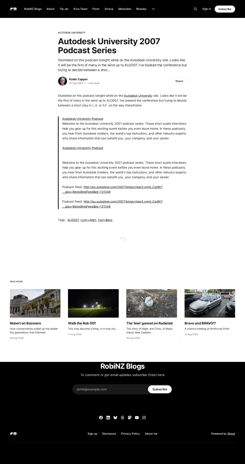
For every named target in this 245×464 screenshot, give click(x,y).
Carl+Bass (105, 220)
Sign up (92, 433)
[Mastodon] (129, 417)
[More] (153, 9)
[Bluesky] (115, 417)
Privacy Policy (130, 433)
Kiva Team (80, 9)
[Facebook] (101, 417)
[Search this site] (195, 9)
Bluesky (141, 9)
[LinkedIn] (108, 417)
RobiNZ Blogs (33, 9)
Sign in (206, 9)
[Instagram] (144, 417)
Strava (109, 9)
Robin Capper (78, 79)
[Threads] (122, 417)
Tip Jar (64, 9)
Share (179, 81)
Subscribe (224, 9)
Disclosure (109, 433)
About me (151, 433)
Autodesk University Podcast (82, 119)
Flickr (96, 9)
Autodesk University (72, 32)
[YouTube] (137, 417)
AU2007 (73, 220)
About (51, 9)
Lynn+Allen (88, 220)
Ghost (231, 433)
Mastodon (124, 9)
